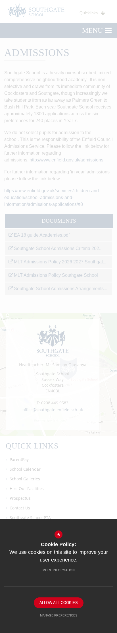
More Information (59, 570)
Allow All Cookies (58, 603)
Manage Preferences (58, 615)
